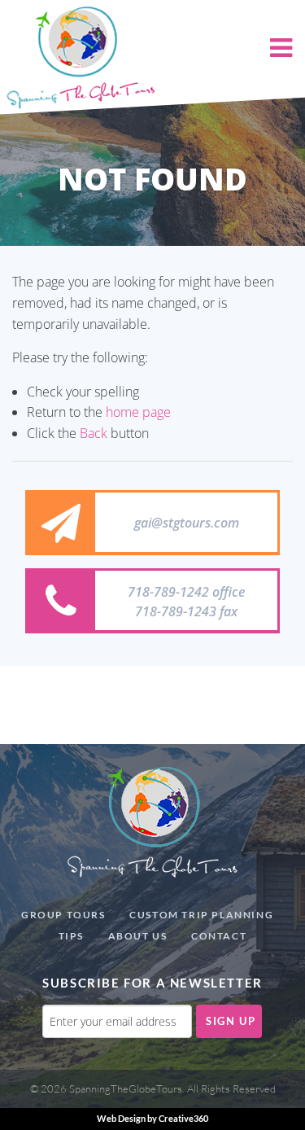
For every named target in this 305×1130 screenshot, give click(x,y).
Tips (71, 936)
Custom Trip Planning (201, 915)
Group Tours (63, 915)
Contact (218, 936)
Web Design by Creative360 (152, 1118)
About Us (138, 936)
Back (93, 433)
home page (138, 412)
